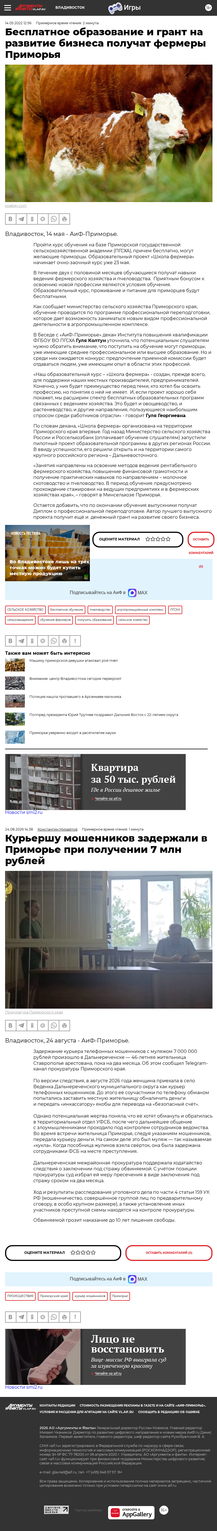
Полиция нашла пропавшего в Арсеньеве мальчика (75, 697)
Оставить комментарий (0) (201, 542)
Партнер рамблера (88, 1510)
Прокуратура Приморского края (34, 1012)
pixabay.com (16, 205)
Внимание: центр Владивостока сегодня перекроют (75, 678)
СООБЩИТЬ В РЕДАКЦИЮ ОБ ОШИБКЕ (169, 1412)
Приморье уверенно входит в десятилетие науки (72, 733)
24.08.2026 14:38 (19, 829)
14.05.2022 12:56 (18, 23)
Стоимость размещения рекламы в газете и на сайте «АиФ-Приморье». (143, 1405)
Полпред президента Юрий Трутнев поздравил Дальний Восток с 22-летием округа (103, 715)
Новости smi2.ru (24, 812)
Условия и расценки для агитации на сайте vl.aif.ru (87, 1412)
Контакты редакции (57, 1405)
